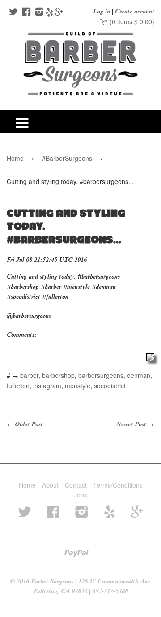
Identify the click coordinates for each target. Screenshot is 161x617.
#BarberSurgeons (67, 158)
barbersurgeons (100, 375)
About (50, 484)
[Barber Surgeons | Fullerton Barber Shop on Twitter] (12, 12)
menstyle (77, 385)
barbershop (58, 375)
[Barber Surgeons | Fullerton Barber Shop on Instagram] (38, 12)
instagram (47, 385)
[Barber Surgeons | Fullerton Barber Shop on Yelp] (49, 12)
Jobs (80, 494)
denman (138, 375)
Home (15, 158)
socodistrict (110, 385)
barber (29, 375)
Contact (76, 484)
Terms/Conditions (118, 484)
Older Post (29, 424)
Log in (101, 11)
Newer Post (131, 424)
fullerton (18, 385)
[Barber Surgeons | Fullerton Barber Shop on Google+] (59, 12)
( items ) (131, 21)
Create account (134, 11)
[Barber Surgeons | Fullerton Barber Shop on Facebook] (25, 12)
